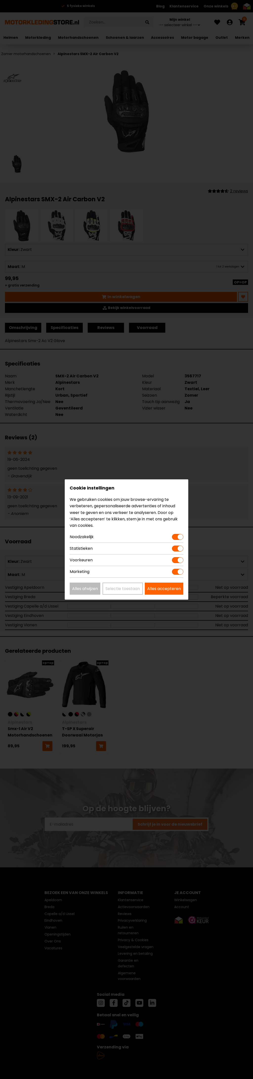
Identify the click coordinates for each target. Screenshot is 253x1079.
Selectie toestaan (122, 588)
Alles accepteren (164, 588)
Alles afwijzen (85, 588)
